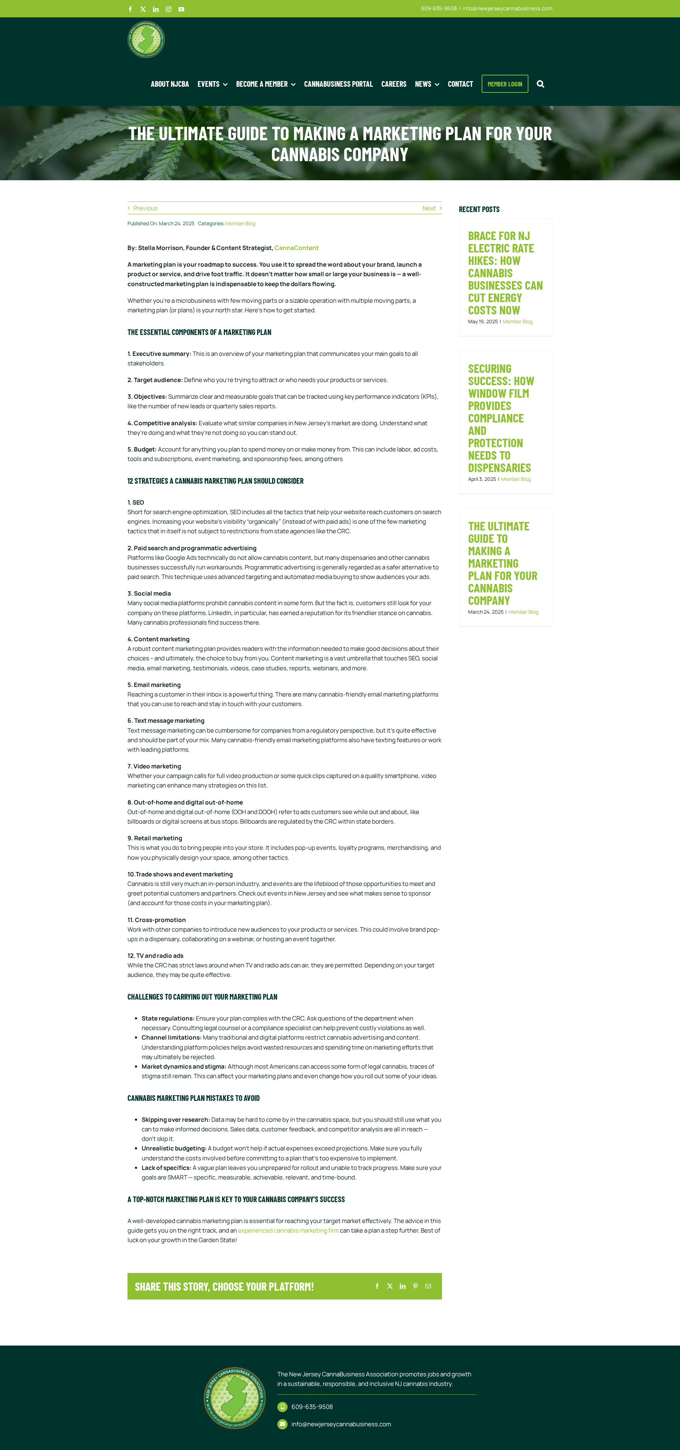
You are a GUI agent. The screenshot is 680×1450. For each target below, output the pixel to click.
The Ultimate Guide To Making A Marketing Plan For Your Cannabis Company (502, 562)
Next (429, 208)
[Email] (428, 1286)
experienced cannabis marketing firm (288, 1230)
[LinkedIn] (402, 1286)
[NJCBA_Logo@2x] (235, 1370)
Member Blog (240, 223)
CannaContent (296, 248)
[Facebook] (377, 1286)
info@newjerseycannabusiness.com (507, 8)
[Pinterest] (415, 1286)
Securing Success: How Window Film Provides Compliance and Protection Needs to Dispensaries (501, 417)
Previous (146, 208)
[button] (540, 84)
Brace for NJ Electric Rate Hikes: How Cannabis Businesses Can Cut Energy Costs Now (505, 272)
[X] (390, 1286)
